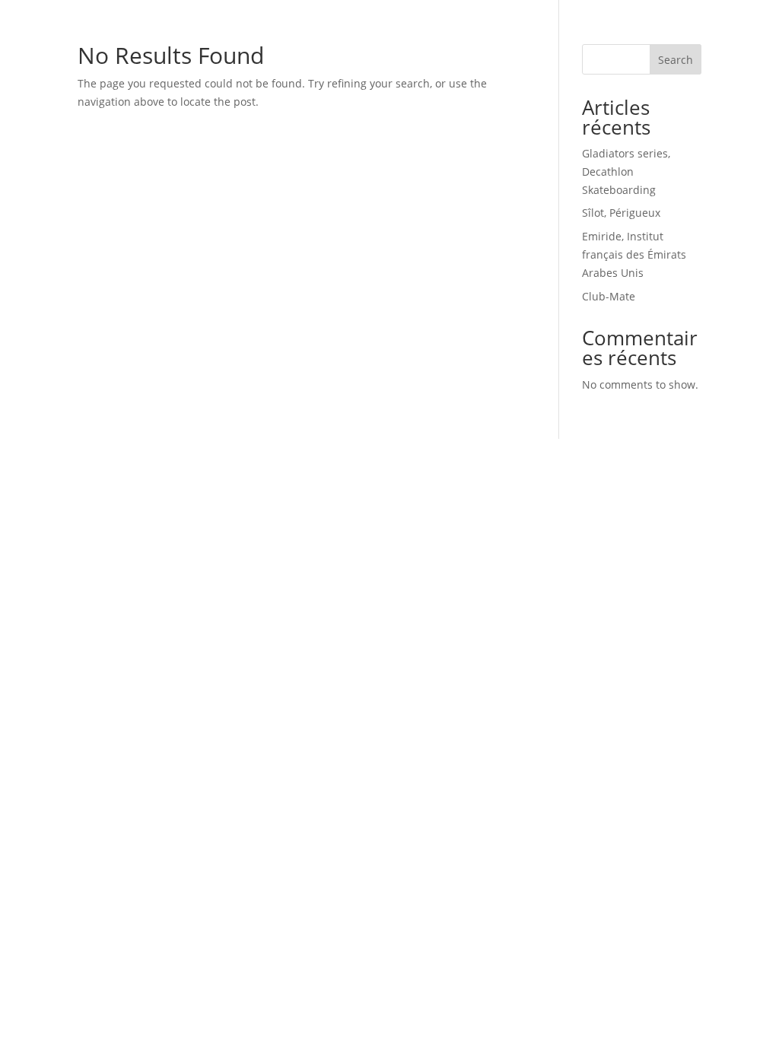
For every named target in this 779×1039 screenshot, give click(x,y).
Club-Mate (608, 296)
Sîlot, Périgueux (621, 212)
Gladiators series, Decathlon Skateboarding (626, 171)
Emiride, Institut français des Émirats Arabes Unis (634, 254)
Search (675, 59)
